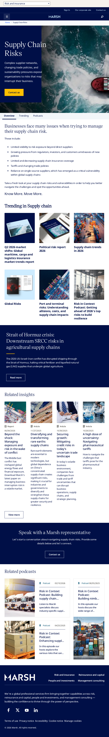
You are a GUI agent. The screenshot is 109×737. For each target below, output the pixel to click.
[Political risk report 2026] (54, 228)
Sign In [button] (67, 10)
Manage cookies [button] (73, 720)
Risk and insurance (64, 674)
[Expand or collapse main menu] (7, 17)
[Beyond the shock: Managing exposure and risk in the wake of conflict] (15, 412)
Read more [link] (15, 377)
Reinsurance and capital (91, 674)
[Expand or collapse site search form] (102, 17)
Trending (24, 115)
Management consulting (91, 680)
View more (14, 514)
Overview (9, 115)
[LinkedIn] (35, 710)
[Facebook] (8, 710)
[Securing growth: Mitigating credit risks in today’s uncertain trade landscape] (67, 412)
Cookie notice (56, 720)
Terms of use (11, 720)
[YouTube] (26, 710)
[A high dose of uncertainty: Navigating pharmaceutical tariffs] (93, 412)
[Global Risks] (20, 285)
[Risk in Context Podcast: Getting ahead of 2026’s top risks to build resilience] (89, 285)
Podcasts (38, 115)
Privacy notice (26, 720)
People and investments (61, 680)
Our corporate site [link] (83, 10)
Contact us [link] (101, 10)
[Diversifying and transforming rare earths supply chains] (41, 412)
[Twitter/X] (17, 710)
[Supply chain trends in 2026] (89, 228)
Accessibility (41, 720)
